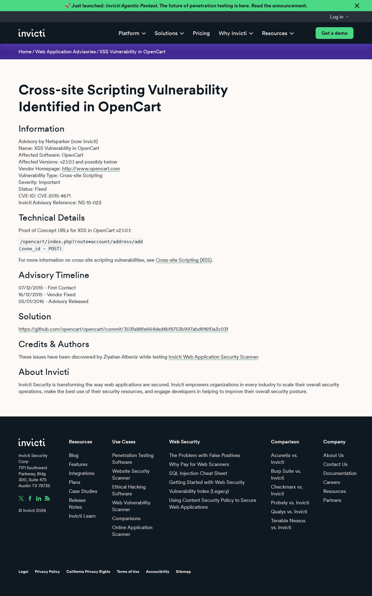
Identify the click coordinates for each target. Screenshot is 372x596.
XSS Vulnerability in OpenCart (132, 51)
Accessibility (157, 571)
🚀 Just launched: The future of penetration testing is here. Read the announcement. (186, 5)
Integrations (81, 473)
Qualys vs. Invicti (289, 511)
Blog (73, 455)
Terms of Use (128, 571)
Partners (332, 500)
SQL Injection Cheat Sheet (198, 473)
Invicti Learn (82, 516)
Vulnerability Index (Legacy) (199, 491)
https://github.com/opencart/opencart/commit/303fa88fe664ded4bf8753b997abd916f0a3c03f (123, 329)
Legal (23, 571)
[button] (339, 16)
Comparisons (126, 518)
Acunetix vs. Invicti (284, 458)
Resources (334, 491)
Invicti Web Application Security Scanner (213, 357)
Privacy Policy (47, 571)
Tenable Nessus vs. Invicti (288, 524)
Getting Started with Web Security (207, 482)
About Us (333, 455)
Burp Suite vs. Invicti (286, 474)
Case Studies (83, 491)
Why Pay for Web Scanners (199, 464)
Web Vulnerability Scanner (131, 506)
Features (78, 464)
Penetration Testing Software (133, 458)
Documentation (340, 473)
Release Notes (77, 503)
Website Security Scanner (131, 474)
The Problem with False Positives (204, 455)
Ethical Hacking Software (129, 490)
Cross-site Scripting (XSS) (184, 260)
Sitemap (183, 571)
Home (25, 51)
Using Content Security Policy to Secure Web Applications (212, 503)
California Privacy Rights (88, 571)
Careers (331, 482)
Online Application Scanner (132, 530)
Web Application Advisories (65, 51)
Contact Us (335, 464)
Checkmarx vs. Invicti (287, 490)
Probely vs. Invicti (290, 502)
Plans (74, 482)
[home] (32, 33)
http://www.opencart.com (91, 168)
